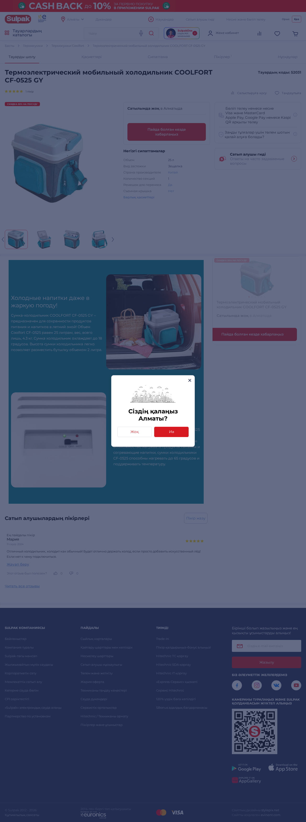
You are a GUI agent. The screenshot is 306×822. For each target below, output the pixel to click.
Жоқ (135, 431)
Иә (171, 431)
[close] (189, 380)
